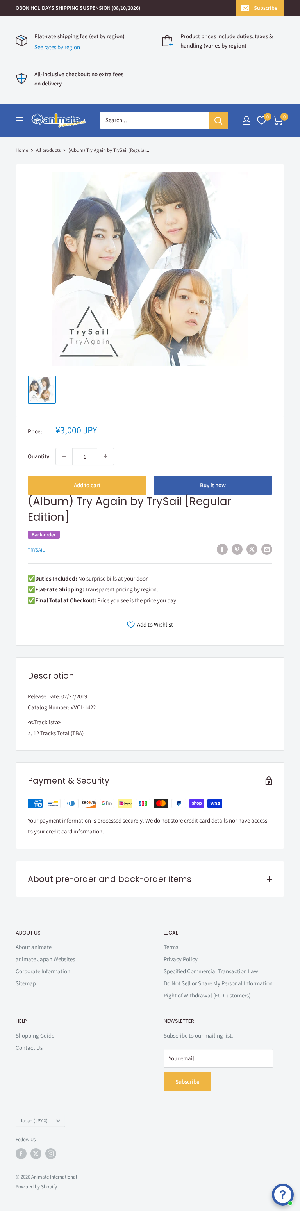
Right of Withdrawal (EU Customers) (207, 995)
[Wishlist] (261, 120)
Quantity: (39, 456)
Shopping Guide (35, 1035)
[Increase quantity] (105, 456)
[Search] (218, 120)
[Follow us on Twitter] (35, 1153)
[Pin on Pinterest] (237, 549)
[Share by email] (266, 549)
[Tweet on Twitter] (251, 549)
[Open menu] (19, 120)
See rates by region (57, 47)
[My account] (246, 120)
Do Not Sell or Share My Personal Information (218, 983)
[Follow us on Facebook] (21, 1153)
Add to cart (87, 485)
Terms (171, 947)
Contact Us (29, 1047)
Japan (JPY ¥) (34, 1120)
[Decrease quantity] (64, 456)
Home (22, 150)
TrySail (36, 550)
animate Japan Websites (45, 959)
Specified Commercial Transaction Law (211, 971)
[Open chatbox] (283, 1195)
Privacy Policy (181, 959)
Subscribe (265, 7)
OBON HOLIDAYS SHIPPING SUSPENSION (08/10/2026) (78, 7)
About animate (34, 947)
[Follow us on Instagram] (50, 1153)
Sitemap (26, 983)
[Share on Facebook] (222, 549)
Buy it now (213, 485)
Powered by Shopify (36, 1186)
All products (48, 150)
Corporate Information (43, 971)
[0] (278, 120)
